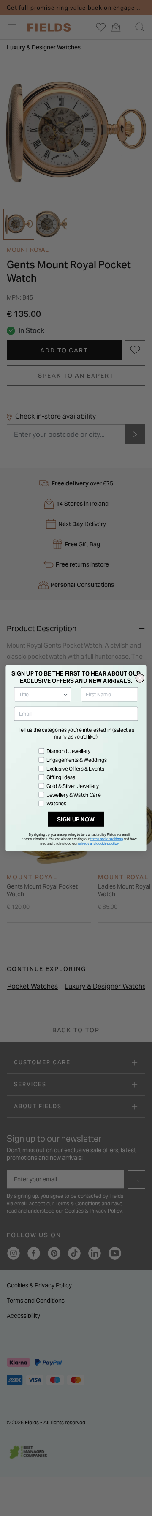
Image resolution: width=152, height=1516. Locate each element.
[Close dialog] (140, 677)
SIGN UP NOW (76, 819)
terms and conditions (106, 839)
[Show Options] (65, 694)
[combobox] (41, 694)
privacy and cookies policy (98, 843)
